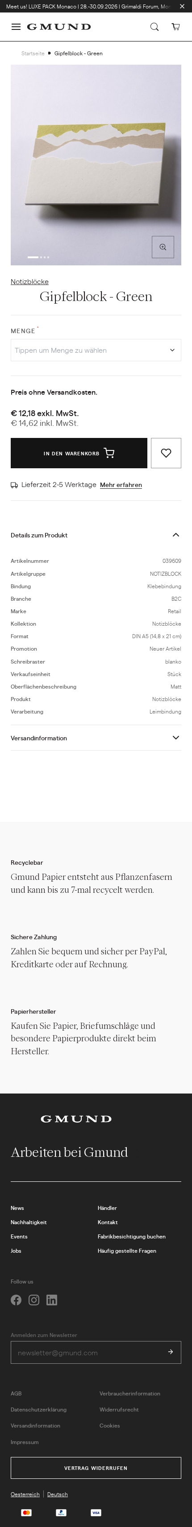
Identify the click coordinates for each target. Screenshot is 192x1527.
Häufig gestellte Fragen (127, 1250)
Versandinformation (39, 738)
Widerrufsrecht (119, 1409)
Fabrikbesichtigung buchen (132, 1236)
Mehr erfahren (121, 484)
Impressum (25, 1441)
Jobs (16, 1250)
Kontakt (108, 1222)
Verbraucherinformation (130, 1393)
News (17, 1207)
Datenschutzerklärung (39, 1409)
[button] (16, 26)
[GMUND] (59, 26)
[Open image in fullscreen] (163, 247)
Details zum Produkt (39, 535)
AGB (16, 1393)
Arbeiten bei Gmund (71, 1152)
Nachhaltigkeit (29, 1222)
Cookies (110, 1425)
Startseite (33, 53)
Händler (107, 1207)
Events (19, 1236)
